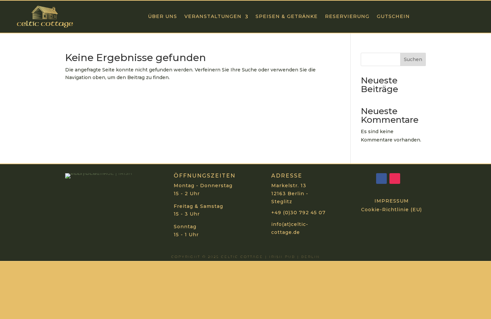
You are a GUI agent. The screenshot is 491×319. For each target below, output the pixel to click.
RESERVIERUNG (347, 16)
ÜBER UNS (162, 16)
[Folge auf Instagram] (394, 178)
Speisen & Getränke (287, 16)
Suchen (413, 59)
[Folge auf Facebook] (381, 178)
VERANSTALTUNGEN (212, 16)
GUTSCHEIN (393, 16)
